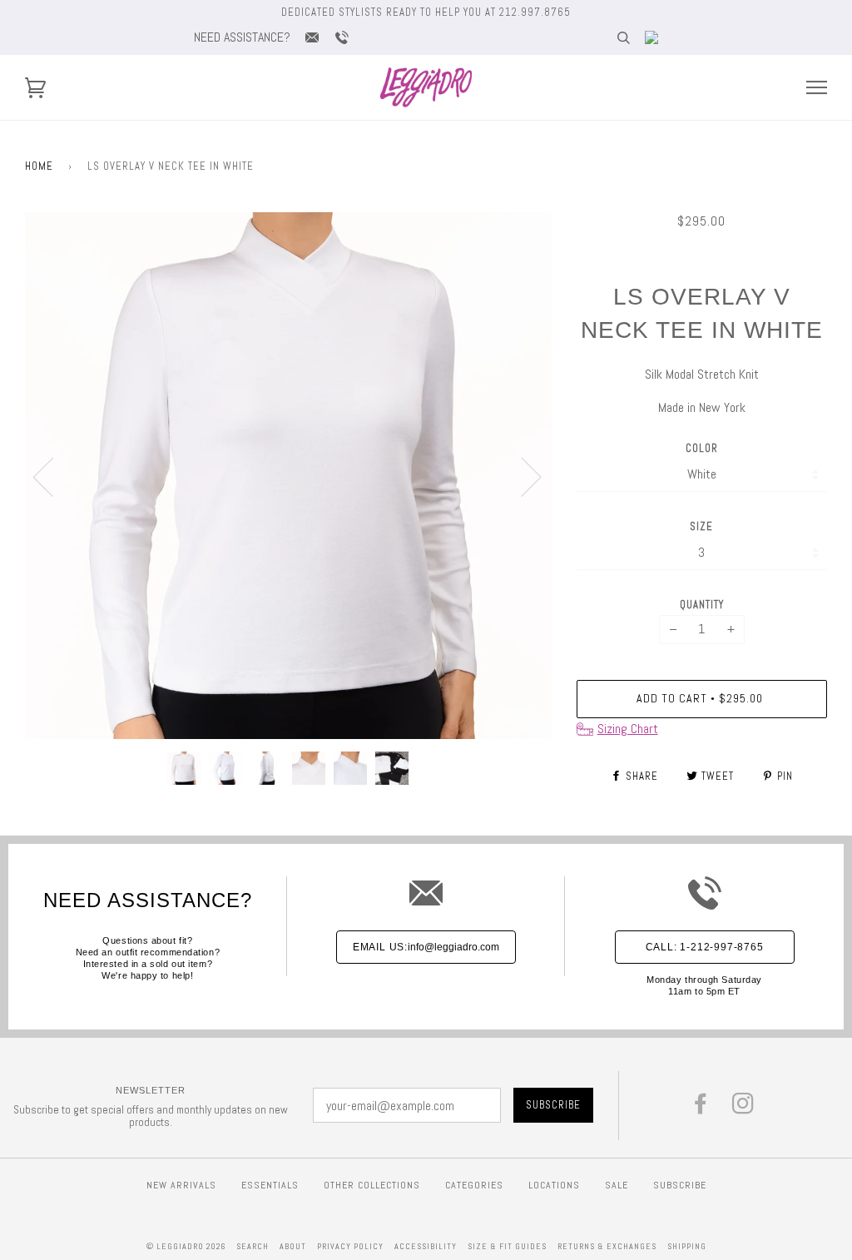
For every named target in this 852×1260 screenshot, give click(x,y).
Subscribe (679, 1185)
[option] (288, 475)
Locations (554, 1185)
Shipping (686, 1246)
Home (39, 166)
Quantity (702, 605)
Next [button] (521, 476)
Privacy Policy (350, 1246)
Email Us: (426, 947)
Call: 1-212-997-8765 (705, 947)
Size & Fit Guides (507, 1246)
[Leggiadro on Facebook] (701, 1108)
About (293, 1246)
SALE (616, 1185)
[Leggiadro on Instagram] (743, 1108)
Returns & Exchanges (606, 1246)
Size (701, 526)
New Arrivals (181, 1185)
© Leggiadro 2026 (185, 1246)
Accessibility (425, 1246)
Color (702, 448)
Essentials (270, 1185)
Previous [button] (53, 476)
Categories (474, 1185)
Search (252, 1246)
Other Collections (372, 1185)
